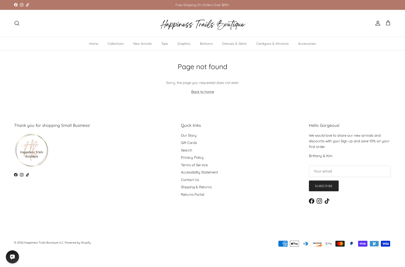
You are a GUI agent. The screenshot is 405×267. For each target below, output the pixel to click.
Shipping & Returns (196, 187)
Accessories (307, 43)
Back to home (202, 92)
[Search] (17, 23)
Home (93, 43)
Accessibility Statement (199, 172)
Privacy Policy (192, 157)
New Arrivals (142, 43)
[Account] (377, 23)
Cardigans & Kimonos (272, 43)
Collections (116, 43)
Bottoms (206, 43)
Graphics (184, 43)
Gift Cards (189, 142)
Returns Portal (192, 194)
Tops (164, 43)
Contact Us (190, 179)
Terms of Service (194, 165)
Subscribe (324, 186)
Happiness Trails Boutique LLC (44, 242)
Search (186, 150)
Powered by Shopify (78, 242)
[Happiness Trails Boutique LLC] (203, 23)
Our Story (189, 135)
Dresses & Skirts (234, 43)
